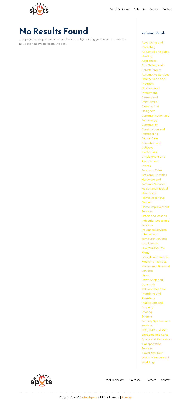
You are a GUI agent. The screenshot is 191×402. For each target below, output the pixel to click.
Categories (140, 9)
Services (154, 9)
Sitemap (126, 397)
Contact (167, 9)
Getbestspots (88, 397)
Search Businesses (120, 9)
